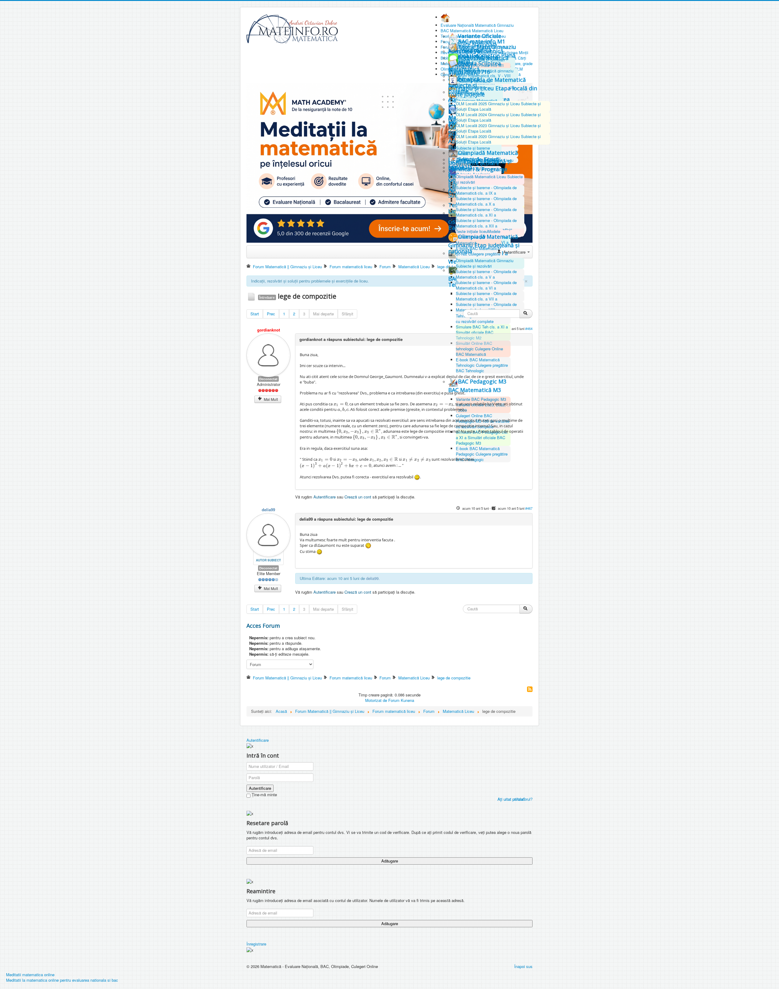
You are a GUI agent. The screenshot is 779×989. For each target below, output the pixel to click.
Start (254, 314)
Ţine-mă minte (263, 794)
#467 (529, 508)
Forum (385, 266)
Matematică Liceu (414, 266)
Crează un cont (357, 497)
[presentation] (341, 404)
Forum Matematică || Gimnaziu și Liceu (287, 266)
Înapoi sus (523, 966)
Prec (271, 314)
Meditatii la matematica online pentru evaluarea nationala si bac (62, 980)
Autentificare (324, 497)
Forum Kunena (401, 700)
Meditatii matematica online (30, 974)
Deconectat (268, 379)
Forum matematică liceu (351, 266)
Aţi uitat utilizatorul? (515, 799)
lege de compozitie (453, 678)
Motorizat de (376, 700)
